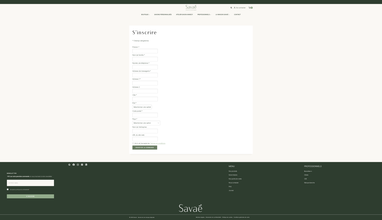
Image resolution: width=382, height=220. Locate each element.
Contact (237, 14)
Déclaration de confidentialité (213, 217)
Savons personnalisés (163, 14)
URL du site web (138, 135)
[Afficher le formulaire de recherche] (231, 7)
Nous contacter (234, 182)
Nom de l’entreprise (139, 127)
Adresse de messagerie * (141, 71)
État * (134, 103)
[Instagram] (78, 165)
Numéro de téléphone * (140, 63)
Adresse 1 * (136, 79)
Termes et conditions (157, 143)
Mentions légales (200, 217)
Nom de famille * (138, 55)
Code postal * (137, 111)
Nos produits (233, 171)
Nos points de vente (235, 179)
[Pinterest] (82, 165)
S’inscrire (30, 196)
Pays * (134, 119)
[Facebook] (74, 165)
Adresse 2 (136, 87)
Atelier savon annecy (184, 14)
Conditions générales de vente (241, 217)
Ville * (134, 95)
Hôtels (306, 175)
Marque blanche (309, 182)
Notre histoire (233, 175)
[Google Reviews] (69, 165)
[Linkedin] (86, 165)
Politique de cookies (227, 217)
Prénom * (135, 47)
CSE (305, 179)
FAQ (230, 186)
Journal (231, 190)
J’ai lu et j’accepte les (149, 143)
